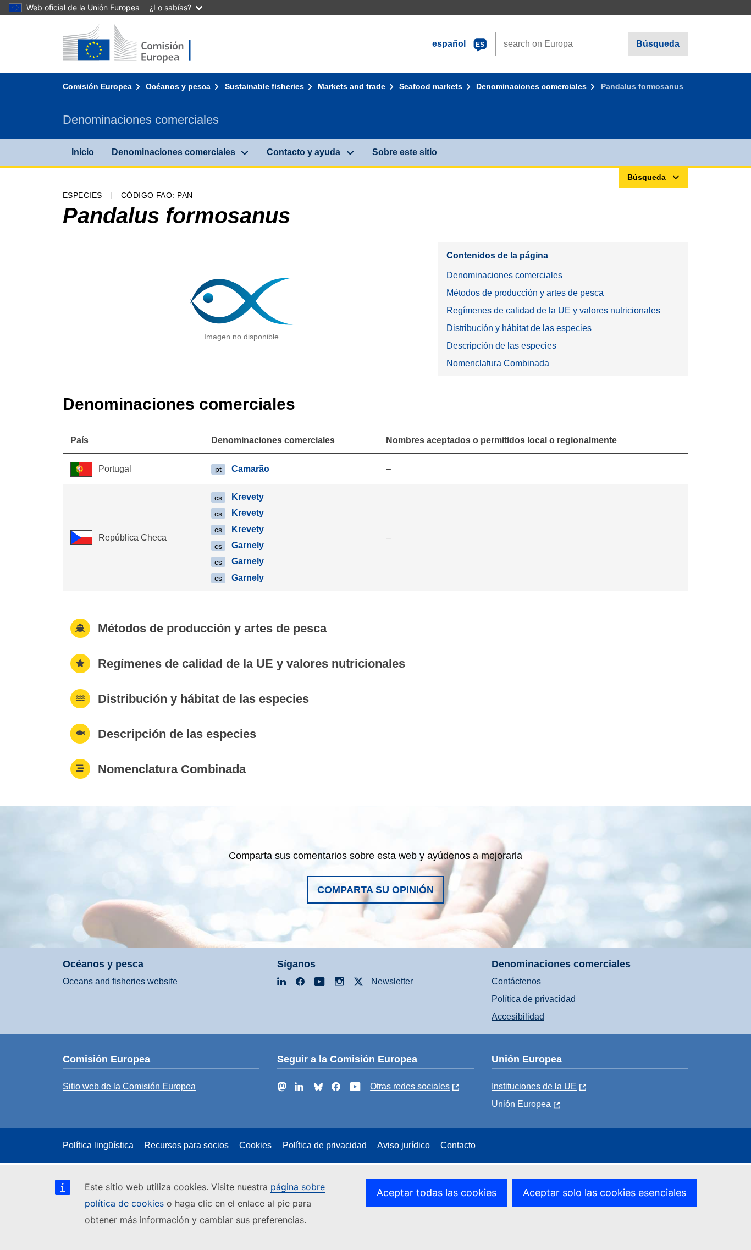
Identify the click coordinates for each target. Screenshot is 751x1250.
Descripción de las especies (501, 345)
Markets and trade (351, 86)
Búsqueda (658, 43)
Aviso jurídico (403, 1145)
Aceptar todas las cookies (436, 1192)
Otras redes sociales (410, 1086)
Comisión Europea (97, 86)
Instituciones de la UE (534, 1086)
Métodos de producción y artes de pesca (525, 293)
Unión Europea (521, 1104)
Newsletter (392, 981)
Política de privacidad (534, 999)
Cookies (255, 1145)
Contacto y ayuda (303, 152)
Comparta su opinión (375, 889)
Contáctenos (516, 981)
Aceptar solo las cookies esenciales (604, 1192)
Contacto (458, 1145)
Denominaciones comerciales (531, 86)
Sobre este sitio (404, 152)
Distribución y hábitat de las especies (519, 328)
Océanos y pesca (178, 86)
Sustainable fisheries (264, 86)
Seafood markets (430, 86)
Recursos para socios (186, 1145)
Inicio (82, 152)
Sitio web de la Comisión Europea (129, 1086)
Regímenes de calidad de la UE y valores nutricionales (553, 310)
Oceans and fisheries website (120, 981)
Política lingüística (98, 1145)
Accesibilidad (518, 1016)
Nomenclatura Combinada (497, 363)
